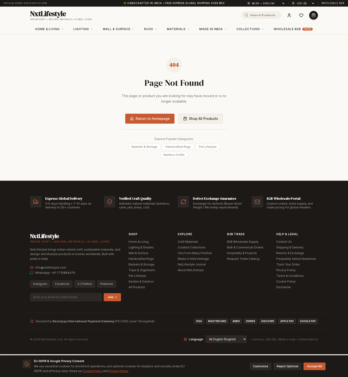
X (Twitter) (84, 284)
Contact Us (284, 241)
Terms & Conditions (290, 276)
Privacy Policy (286, 270)
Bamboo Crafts (174, 155)
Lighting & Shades (141, 247)
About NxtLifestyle (191, 270)
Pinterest (106, 284)
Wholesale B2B (332, 3)
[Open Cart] (313, 15)
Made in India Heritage (193, 258)
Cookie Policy (286, 281)
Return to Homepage (153, 119)
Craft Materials (188, 241)
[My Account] (289, 15)
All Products (137, 287)
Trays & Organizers (142, 270)
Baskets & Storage (144, 146)
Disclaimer (283, 287)
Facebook (62, 284)
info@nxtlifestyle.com (50, 267)
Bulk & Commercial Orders (245, 247)
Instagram (40, 284)
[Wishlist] (301, 15)
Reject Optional (287, 366)
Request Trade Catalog (243, 258)
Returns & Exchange (290, 253)
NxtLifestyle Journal (192, 264)
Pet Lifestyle (208, 146)
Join (110, 297)
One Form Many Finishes (195, 253)
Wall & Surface (138, 253)
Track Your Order (288, 264)
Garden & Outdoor (141, 281)
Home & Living (139, 241)
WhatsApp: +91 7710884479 (55, 272)
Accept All (314, 366)
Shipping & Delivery (289, 247)
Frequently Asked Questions (296, 258)
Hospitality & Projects (242, 253)
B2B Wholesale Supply (243, 241)
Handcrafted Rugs (178, 146)
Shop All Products (203, 119)
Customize (260, 366)
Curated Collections (191, 247)
